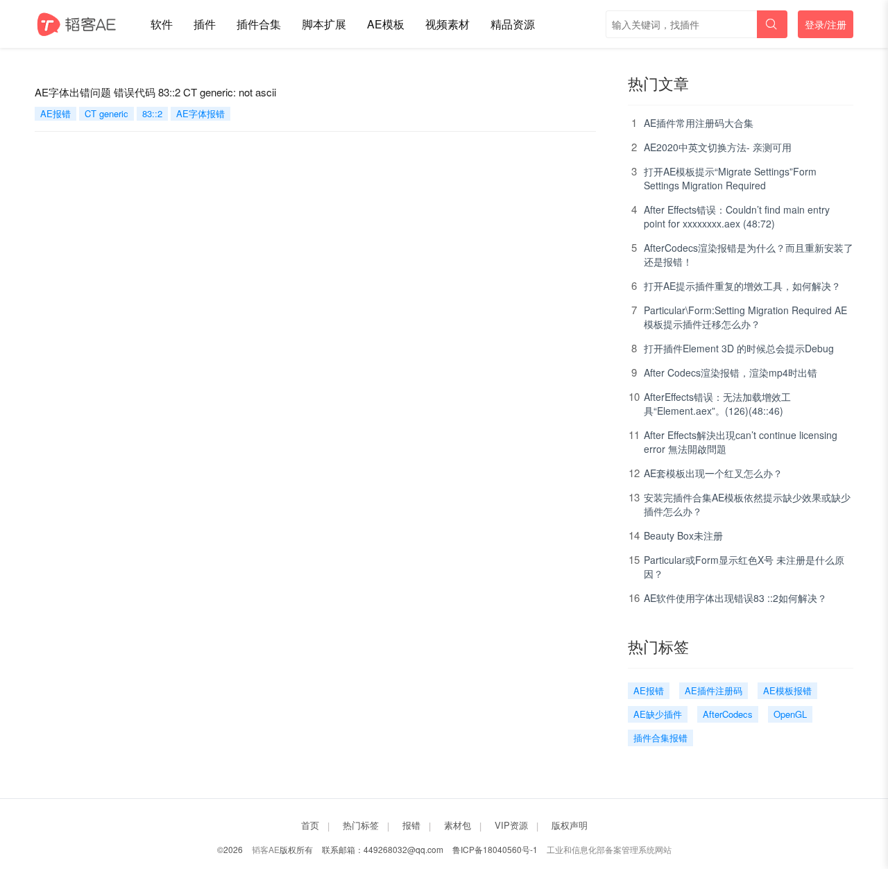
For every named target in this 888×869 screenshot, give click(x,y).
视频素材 (447, 24)
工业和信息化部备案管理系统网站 (609, 849)
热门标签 (361, 825)
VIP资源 (511, 825)
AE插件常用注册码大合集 (698, 123)
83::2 (152, 113)
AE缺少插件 (657, 714)
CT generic (106, 113)
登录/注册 (825, 24)
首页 (310, 825)
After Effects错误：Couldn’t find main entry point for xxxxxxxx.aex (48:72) (737, 216)
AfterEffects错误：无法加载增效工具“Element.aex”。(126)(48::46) (717, 404)
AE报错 (55, 113)
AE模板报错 (787, 690)
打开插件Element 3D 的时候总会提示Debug (739, 348)
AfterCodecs (728, 714)
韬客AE (266, 849)
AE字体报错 (200, 113)
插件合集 (259, 24)
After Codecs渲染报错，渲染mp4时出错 (730, 372)
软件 (162, 24)
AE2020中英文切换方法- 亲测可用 (718, 147)
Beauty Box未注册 (683, 535)
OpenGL (790, 714)
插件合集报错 (660, 737)
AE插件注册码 (713, 690)
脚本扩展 (324, 24)
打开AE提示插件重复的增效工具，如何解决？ (742, 286)
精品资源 (512, 24)
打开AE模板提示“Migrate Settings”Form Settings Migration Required (730, 178)
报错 (411, 825)
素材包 (457, 825)
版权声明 (570, 825)
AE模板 (385, 24)
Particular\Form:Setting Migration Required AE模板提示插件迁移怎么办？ (745, 317)
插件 (205, 24)
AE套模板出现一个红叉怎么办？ (713, 473)
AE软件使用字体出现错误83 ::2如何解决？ (735, 598)
